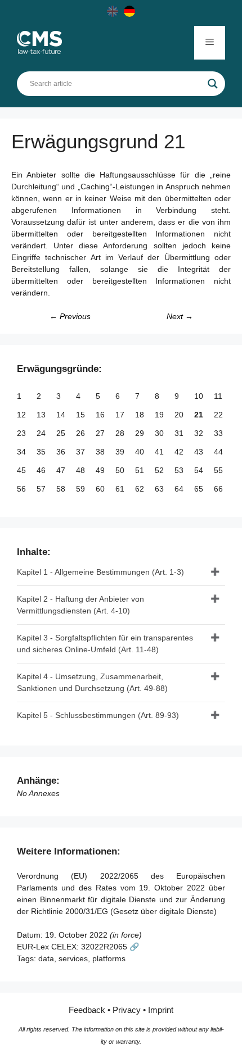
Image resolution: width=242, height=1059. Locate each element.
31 (180, 433)
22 (219, 414)
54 (199, 470)
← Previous (70, 316)
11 (219, 396)
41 (160, 451)
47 (62, 470)
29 (140, 433)
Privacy (127, 1010)
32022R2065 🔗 (110, 946)
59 (81, 488)
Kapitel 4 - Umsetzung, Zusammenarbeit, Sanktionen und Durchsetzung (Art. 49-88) (92, 682)
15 (81, 414)
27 (101, 433)
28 (121, 433)
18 (140, 414)
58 (62, 488)
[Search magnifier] (213, 84)
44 (219, 451)
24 (42, 433)
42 (180, 451)
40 (140, 451)
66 (219, 488)
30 (160, 433)
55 (219, 470)
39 (121, 451)
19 (160, 414)
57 (42, 488)
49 (101, 470)
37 (81, 451)
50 (121, 470)
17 (121, 414)
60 (101, 488)
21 (199, 414)
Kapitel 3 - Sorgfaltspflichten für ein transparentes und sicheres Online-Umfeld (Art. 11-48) (105, 643)
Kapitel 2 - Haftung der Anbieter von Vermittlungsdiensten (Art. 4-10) (80, 604)
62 (140, 488)
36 (62, 451)
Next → (180, 316)
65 (199, 488)
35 (42, 451)
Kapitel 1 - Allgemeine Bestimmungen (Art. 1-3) (100, 571)
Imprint (160, 1010)
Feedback (87, 1010)
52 (160, 470)
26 (81, 433)
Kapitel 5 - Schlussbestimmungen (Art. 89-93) (98, 715)
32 (199, 433)
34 (22, 451)
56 (22, 488)
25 (62, 433)
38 (101, 451)
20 (180, 414)
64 (180, 488)
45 (22, 470)
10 (199, 396)
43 (199, 451)
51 (140, 470)
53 (180, 470)
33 (219, 433)
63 (160, 488)
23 (22, 433)
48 (81, 470)
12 (22, 414)
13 (42, 414)
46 (42, 470)
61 (121, 488)
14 (62, 414)
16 (101, 414)
